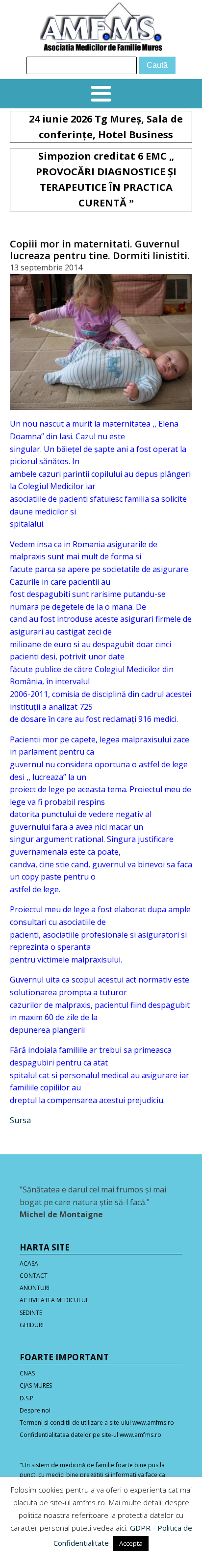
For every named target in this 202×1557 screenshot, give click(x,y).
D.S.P (26, 1398)
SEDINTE (31, 1313)
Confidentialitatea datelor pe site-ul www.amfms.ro (90, 1435)
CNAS (27, 1373)
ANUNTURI (35, 1288)
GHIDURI (32, 1325)
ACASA (29, 1263)
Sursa (20, 1120)
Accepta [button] (131, 1543)
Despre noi (35, 1410)
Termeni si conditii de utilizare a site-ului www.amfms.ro (97, 1422)
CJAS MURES (36, 1385)
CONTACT (34, 1275)
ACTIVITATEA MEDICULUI (53, 1300)
